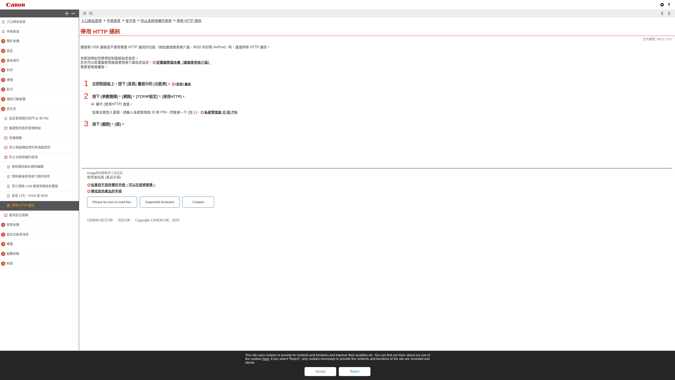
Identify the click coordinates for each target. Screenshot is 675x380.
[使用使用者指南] (669, 5)
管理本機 (13, 225)
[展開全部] (67, 13)
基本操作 (13, 61)
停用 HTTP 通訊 (23, 205)
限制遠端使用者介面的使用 (31, 176)
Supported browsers (159, 202)
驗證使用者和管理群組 (25, 128)
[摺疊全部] (73, 13)
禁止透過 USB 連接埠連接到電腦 (35, 186)
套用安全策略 (18, 215)
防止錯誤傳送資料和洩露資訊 (29, 147)
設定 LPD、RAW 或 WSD (30, 196)
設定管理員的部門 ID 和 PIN (29, 118)
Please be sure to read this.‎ (112, 202)
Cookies (198, 202)
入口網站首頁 (16, 22)
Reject (354, 371)
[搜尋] (91, 13)
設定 (10, 51)
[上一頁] (662, 13)
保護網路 (15, 138)
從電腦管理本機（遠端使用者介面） (183, 62)
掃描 (10, 80)
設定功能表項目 (18, 234)
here (266, 359)
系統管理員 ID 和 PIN (220, 112)
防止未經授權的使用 (23, 157)
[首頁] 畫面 (183, 84)
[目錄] (84, 13)
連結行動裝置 (16, 99)
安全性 (11, 109)
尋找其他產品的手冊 (106, 191)
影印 (10, 89)
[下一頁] (669, 13)
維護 (10, 244)
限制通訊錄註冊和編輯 (28, 167)
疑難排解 (13, 254)
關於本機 (13, 41)
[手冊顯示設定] (662, 5)
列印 (10, 70)
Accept (320, 371)
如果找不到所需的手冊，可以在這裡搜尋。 (123, 185)
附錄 (10, 263)
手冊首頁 (13, 32)
